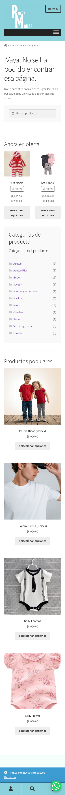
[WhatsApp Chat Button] (56, 786)
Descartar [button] (10, 777)
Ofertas (18, 312)
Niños (17, 305)
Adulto (17, 263)
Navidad (18, 298)
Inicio (11, 45)
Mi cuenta (11, 789)
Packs (16, 319)
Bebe (16, 277)
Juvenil (17, 284)
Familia (17, 333)
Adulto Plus (20, 270)
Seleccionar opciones (17, 213)
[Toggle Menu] (56, 32)
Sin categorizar (22, 326)
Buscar (32, 789)
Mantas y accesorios (25, 291)
